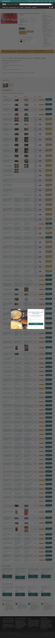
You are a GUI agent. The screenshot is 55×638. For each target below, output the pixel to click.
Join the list (36, 323)
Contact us (46, 1)
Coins (18, 7)
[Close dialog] (43, 310)
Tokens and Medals (28, 7)
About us (42, 1)
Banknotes (22, 7)
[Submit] (52, 4)
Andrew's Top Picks (5, 7)
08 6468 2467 (51, 1)
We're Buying (34, 7)
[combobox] (36, 4)
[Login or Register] (49, 7)
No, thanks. (36, 326)
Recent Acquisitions (12, 7)
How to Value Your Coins (30, 1)
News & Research (37, 1)
